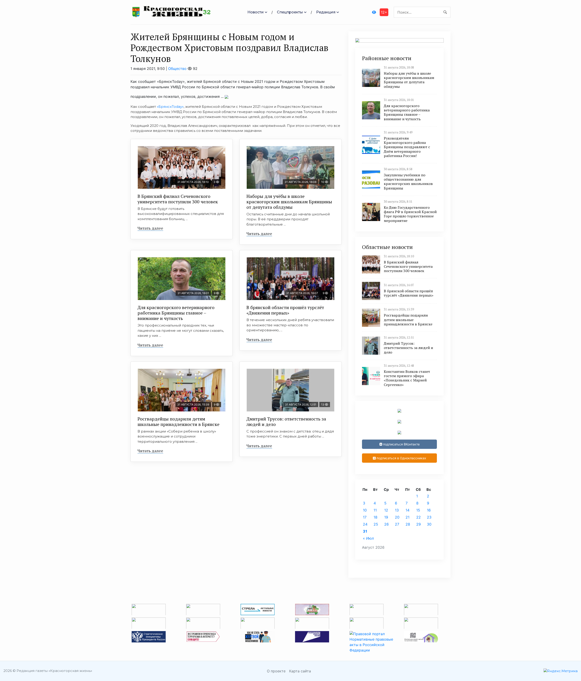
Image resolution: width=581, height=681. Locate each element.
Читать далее (150, 228)
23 (429, 517)
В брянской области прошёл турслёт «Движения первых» (285, 310)
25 (376, 524)
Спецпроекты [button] (290, 12)
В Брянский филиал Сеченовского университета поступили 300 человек (178, 199)
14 (407, 510)
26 (386, 524)
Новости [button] (255, 12)
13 (397, 510)
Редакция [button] (325, 12)
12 (386, 510)
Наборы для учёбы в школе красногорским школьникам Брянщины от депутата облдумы (289, 201)
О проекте (276, 671)
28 (408, 524)
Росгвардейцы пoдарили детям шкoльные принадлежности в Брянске (178, 421)
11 (375, 510)
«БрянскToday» (170, 106)
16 (429, 510)
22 (418, 517)
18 (375, 517)
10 (365, 510)
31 (365, 531)
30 (429, 524)
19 (386, 517)
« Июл (368, 538)
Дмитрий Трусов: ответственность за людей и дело (286, 421)
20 (397, 517)
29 (418, 524)
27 (397, 524)
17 (365, 517)
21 (407, 517)
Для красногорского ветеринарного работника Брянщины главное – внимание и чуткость (176, 312)
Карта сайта (300, 671)
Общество (177, 68)
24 (365, 524)
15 (418, 510)
